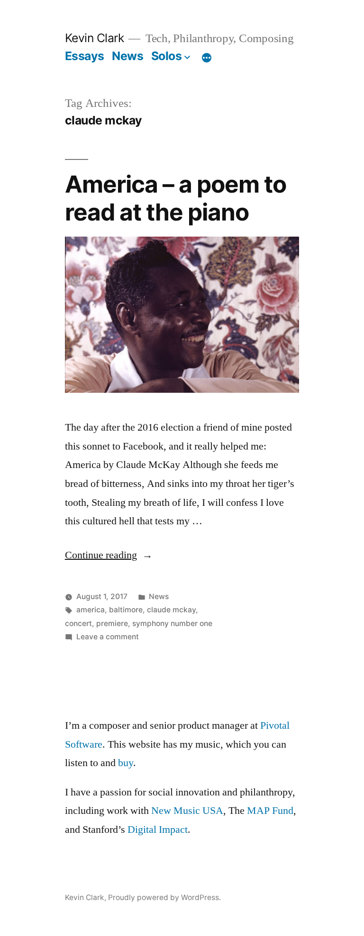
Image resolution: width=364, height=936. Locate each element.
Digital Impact (157, 829)
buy (125, 762)
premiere (112, 623)
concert (78, 623)
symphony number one (172, 623)
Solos (166, 56)
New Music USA (187, 810)
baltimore (126, 609)
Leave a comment (107, 636)
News (127, 56)
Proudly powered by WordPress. (164, 897)
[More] (206, 57)
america (90, 609)
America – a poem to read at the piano (175, 198)
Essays (84, 56)
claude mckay (171, 609)
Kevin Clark (94, 38)
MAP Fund (270, 810)
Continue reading (109, 555)
